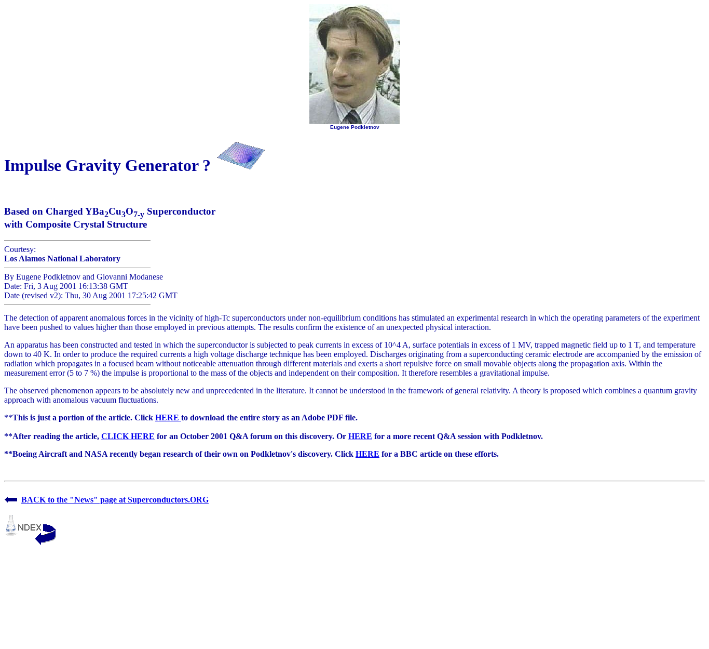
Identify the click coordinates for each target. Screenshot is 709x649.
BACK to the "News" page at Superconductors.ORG (115, 499)
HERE (168, 417)
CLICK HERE (128, 436)
